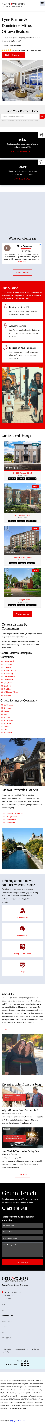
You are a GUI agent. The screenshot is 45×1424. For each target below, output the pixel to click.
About (4, 1327)
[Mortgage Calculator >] (22, 947)
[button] (42, 3)
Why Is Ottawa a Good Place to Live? (20, 1110)
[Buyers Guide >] (22, 910)
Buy (3, 1310)
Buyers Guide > (22, 917)
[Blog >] (22, 965)
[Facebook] (25, 1364)
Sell (3, 1305)
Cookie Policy (36, 1349)
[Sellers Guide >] (22, 928)
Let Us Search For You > (22, 179)
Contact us (6, 1338)
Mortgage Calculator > (22, 953)
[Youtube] (28, 1364)
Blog (4, 1332)
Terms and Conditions (21, 1349)
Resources (6, 1321)
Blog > (22, 972)
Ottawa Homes (8, 1316)
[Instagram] (22, 1364)
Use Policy (6, 1352)
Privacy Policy (7, 1349)
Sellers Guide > (22, 935)
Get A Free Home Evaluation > (22, 152)
